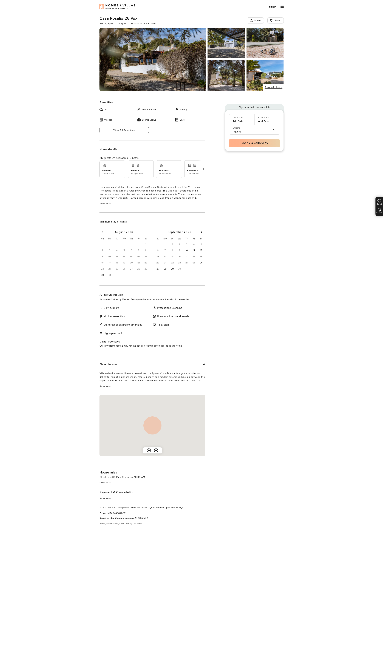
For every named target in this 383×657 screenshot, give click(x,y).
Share (257, 20)
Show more (105, 203)
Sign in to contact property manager (166, 507)
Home (102, 523)
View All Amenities (124, 130)
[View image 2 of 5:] (226, 43)
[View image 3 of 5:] (265, 43)
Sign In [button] (272, 6)
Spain (121, 523)
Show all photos (273, 87)
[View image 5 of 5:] (265, 75)
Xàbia (128, 523)
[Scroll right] (203, 169)
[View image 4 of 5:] (226, 75)
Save (278, 20)
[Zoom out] (156, 450)
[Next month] (201, 232)
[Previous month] (102, 232)
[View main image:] (152, 59)
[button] (102, 275)
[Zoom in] (148, 450)
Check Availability (254, 143)
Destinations (112, 523)
